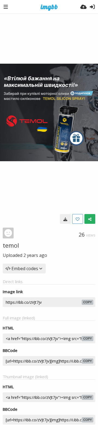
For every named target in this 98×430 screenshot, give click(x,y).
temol (11, 245)
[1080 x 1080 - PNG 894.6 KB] (65, 219)
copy (87, 302)
